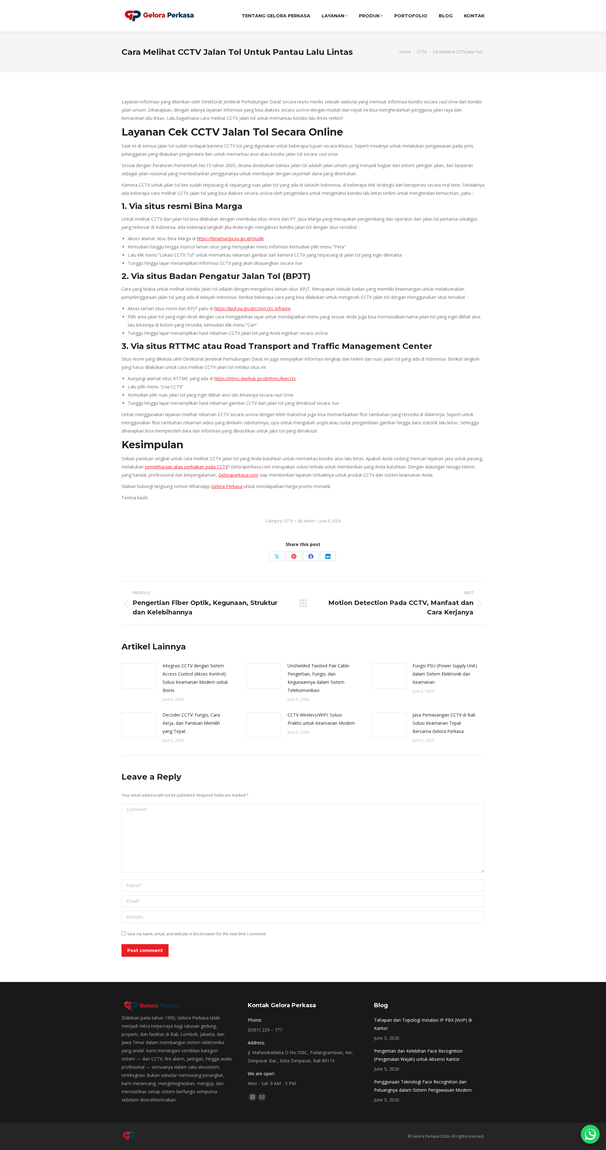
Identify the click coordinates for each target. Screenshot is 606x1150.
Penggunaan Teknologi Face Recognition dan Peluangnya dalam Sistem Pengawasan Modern (423, 1086)
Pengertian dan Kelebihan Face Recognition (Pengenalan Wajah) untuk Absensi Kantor (418, 1055)
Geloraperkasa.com (238, 475)
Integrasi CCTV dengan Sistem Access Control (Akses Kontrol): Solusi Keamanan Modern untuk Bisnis (195, 678)
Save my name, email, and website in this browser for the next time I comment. (197, 934)
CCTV (288, 521)
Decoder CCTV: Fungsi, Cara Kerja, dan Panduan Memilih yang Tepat (191, 723)
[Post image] (139, 675)
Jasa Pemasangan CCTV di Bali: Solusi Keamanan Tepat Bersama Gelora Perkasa (444, 723)
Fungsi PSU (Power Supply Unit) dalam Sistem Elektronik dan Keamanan (445, 674)
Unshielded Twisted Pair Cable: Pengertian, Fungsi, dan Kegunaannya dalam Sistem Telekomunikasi (319, 678)
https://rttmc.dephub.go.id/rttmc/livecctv (255, 378)
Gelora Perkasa (226, 486)
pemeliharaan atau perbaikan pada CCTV (186, 467)
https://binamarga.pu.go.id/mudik (230, 238)
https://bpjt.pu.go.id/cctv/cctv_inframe (252, 308)
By (306, 521)
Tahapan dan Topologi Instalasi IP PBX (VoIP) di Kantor (423, 1024)
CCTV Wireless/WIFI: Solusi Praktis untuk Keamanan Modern (321, 719)
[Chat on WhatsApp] (590, 1134)
